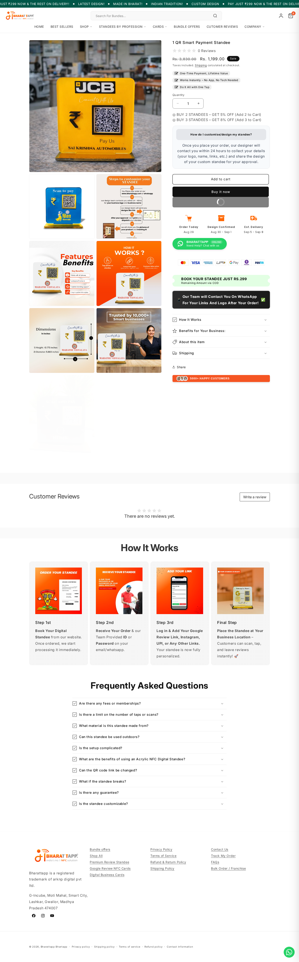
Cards (158, 26)
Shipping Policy (162, 868)
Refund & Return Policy (168, 862)
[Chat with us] (289, 952)
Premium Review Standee (109, 862)
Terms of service (129, 946)
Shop (84, 26)
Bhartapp (61, 946)
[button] (221, 319)
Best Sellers (62, 26)
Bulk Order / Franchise (228, 868)
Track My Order (223, 855)
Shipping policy (104, 946)
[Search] (215, 16)
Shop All (96, 855)
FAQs (215, 862)
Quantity (178, 94)
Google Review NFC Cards (110, 868)
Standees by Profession (121, 26)
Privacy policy (81, 946)
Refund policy (153, 946)
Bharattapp (48, 946)
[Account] (281, 15)
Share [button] (181, 367)
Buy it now (220, 191)
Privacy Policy (161, 849)
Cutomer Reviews (222, 26)
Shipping (201, 65)
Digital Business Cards (107, 874)
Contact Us (219, 849)
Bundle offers (187, 26)
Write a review (254, 497)
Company (252, 26)
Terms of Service (163, 855)
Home (39, 26)
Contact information (180, 946)
